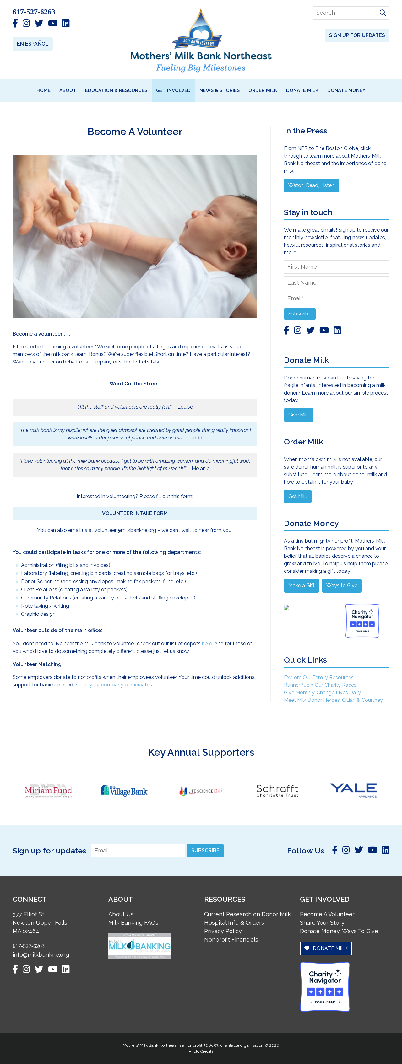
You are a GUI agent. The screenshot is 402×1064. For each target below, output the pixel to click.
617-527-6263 (34, 12)
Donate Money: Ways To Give (339, 931)
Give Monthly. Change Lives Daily (322, 693)
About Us (120, 914)
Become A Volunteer (327, 914)
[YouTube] (52, 24)
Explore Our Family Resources (319, 677)
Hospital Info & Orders (234, 922)
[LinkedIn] (66, 24)
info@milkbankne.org (41, 954)
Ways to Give (341, 585)
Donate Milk (330, 948)
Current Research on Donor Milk (247, 914)
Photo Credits (201, 1051)
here (207, 644)
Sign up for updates (357, 35)
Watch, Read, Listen (311, 185)
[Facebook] (15, 24)
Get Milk (297, 496)
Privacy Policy (223, 931)
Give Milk (298, 415)
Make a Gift (301, 585)
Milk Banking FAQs (133, 922)
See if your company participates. (114, 685)
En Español (32, 44)
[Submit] (383, 13)
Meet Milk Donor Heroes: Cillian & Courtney (333, 700)
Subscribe (299, 314)
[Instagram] (26, 24)
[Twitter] (39, 24)
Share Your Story (322, 922)
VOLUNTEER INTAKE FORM (135, 513)
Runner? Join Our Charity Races (320, 685)
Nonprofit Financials (231, 939)
